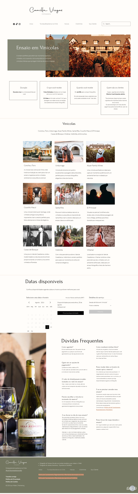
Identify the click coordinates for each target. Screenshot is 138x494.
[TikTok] (17, 24)
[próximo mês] (50, 302)
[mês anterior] (29, 302)
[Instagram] (19, 24)
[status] (75, 298)
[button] (66, 24)
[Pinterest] (14, 24)
